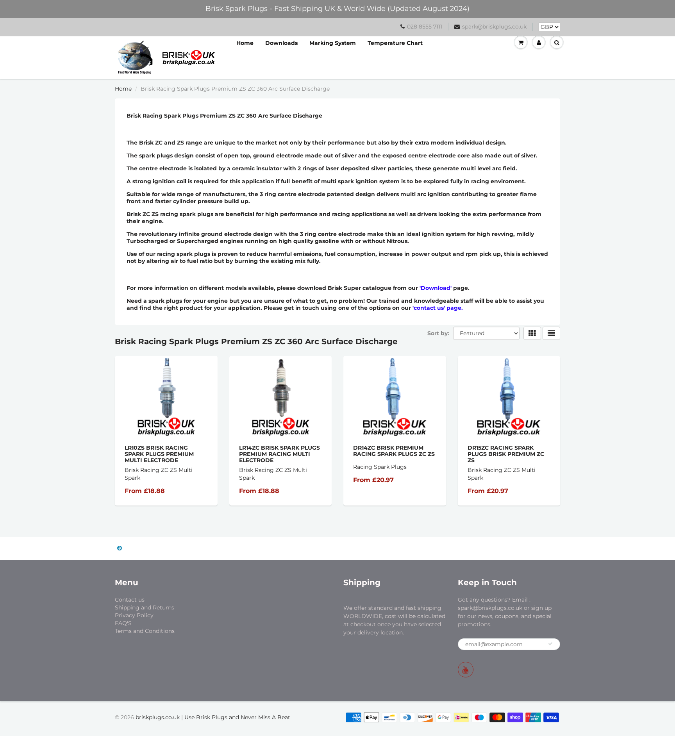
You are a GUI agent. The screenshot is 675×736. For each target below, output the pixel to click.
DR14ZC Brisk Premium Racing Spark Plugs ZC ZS (394, 450)
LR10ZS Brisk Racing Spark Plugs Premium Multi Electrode (159, 454)
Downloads (281, 42)
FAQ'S (123, 623)
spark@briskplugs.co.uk (494, 26)
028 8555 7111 (424, 26)
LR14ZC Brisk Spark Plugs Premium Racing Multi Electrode (279, 454)
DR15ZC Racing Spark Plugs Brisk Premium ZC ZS (506, 454)
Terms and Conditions (145, 630)
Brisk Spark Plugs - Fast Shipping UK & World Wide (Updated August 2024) (337, 8)
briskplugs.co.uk (158, 717)
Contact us (130, 599)
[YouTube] (465, 669)
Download (435, 287)
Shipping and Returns (144, 607)
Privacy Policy (134, 615)
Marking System (332, 42)
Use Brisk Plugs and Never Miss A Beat (237, 717)
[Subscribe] (550, 644)
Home (245, 42)
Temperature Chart (395, 42)
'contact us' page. (437, 307)
